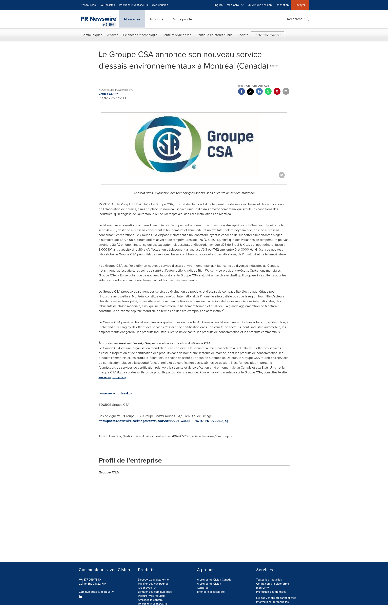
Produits (156, 19)
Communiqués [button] (91, 35)
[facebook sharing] (241, 92)
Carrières (203, 588)
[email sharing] (286, 92)
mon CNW (262, 588)
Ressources (88, 5)
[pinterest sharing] (277, 92)
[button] (194, 144)
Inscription (282, 5)
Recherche (295, 19)
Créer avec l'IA (147, 588)
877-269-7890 (92, 580)
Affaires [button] (112, 35)
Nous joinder (183, 19)
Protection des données (271, 592)
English (218, 5)
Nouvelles (132, 19)
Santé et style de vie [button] (177, 35)
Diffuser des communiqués (155, 592)
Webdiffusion (160, 5)
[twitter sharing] (250, 92)
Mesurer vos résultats (151, 596)
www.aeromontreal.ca (116, 393)
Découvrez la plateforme (153, 580)
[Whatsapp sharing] (268, 92)
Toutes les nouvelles (269, 580)
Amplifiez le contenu (150, 600)
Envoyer (300, 5)
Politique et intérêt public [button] (214, 35)
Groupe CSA (109, 472)
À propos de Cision (209, 584)
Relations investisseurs (133, 5)
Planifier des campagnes (153, 584)
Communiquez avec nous (95, 592)
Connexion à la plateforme (272, 584)
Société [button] (243, 35)
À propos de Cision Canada (214, 580)
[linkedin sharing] (259, 92)
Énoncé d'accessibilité (211, 592)
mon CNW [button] (234, 5)
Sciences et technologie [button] (140, 35)
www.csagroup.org (112, 377)
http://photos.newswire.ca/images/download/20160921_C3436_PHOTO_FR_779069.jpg (163, 420)
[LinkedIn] (81, 597)
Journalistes (107, 5)
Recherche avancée (268, 35)
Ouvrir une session (260, 5)
